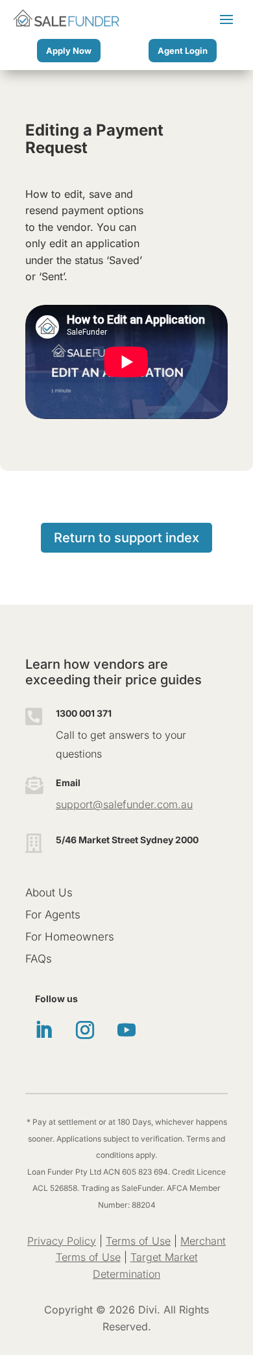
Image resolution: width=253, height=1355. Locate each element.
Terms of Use (138, 1240)
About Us (49, 892)
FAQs (38, 958)
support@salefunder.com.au (124, 804)
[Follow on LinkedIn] (43, 1030)
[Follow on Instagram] (85, 1030)
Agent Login (183, 50)
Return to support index (126, 538)
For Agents (52, 914)
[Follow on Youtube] (126, 1030)
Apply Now (68, 50)
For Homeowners (69, 936)
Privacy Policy (61, 1240)
